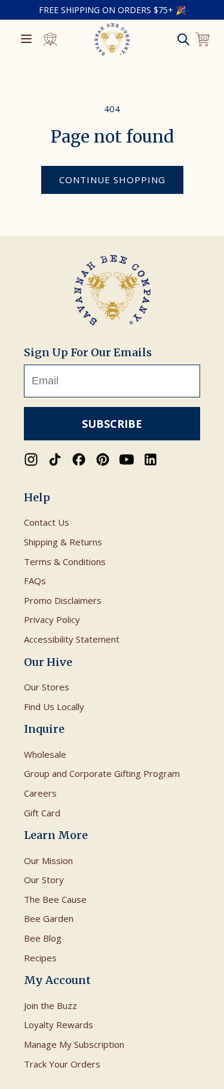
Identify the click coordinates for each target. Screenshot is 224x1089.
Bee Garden (48, 918)
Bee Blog (43, 938)
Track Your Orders (62, 1064)
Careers (40, 793)
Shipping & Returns (63, 542)
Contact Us (46, 522)
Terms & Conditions (65, 561)
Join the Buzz (50, 1005)
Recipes (40, 958)
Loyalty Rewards (58, 1025)
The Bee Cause (55, 899)
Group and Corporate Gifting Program (102, 773)
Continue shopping (112, 180)
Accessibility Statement (71, 639)
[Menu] (26, 40)
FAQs (35, 581)
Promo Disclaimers (63, 600)
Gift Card (42, 813)
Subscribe (112, 424)
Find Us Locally (54, 706)
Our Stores (46, 687)
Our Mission (48, 860)
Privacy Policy (52, 619)
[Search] (183, 39)
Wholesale (45, 754)
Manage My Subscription (74, 1044)
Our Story (44, 880)
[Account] (50, 39)
